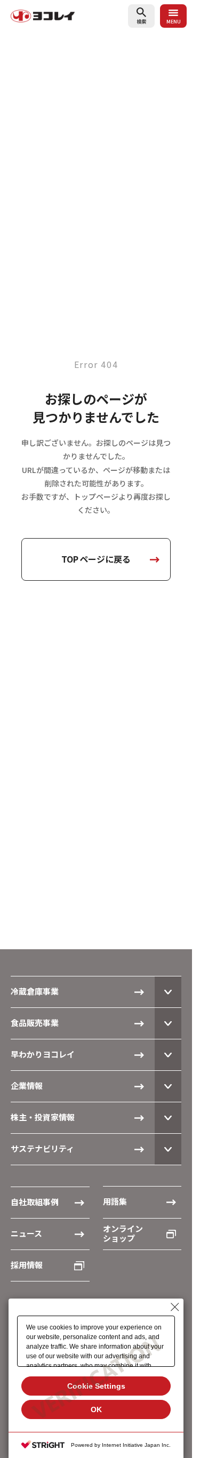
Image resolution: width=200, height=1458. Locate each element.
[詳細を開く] (168, 991)
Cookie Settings (96, 1386)
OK (96, 1409)
